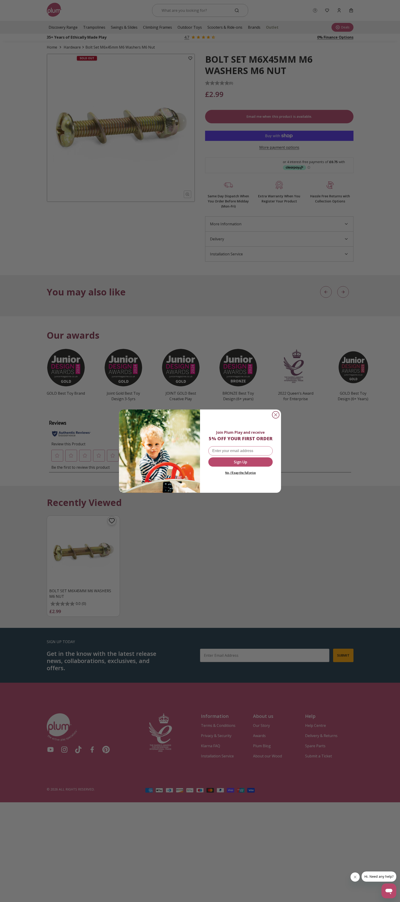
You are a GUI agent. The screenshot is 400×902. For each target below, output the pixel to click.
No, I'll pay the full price (240, 473)
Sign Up (240, 462)
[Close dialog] (275, 414)
